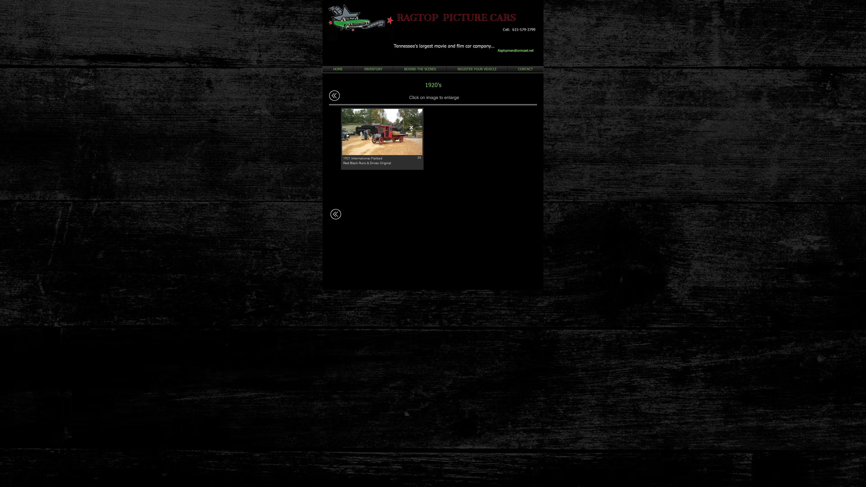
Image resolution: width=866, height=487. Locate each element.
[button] (382, 139)
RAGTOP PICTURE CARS (456, 17)
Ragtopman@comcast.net (515, 50)
